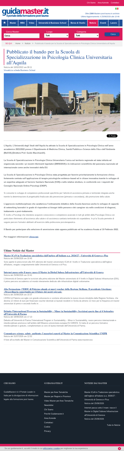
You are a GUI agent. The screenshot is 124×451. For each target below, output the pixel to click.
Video (31, 23)
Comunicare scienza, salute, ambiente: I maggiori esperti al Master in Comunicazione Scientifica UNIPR (55, 333)
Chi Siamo (91, 3)
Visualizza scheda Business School (19, 70)
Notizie (93, 23)
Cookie (47, 427)
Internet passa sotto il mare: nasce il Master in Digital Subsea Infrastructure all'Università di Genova (54, 272)
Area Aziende (103, 3)
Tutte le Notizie (113, 425)
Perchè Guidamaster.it (54, 414)
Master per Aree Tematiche (56, 392)
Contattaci (115, 3)
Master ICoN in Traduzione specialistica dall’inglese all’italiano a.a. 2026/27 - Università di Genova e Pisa (56, 255)
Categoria (81, 31)
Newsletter (48, 405)
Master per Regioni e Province (57, 396)
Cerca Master (12, 31)
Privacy (47, 431)
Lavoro (113, 23)
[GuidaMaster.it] (26, 12)
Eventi (103, 23)
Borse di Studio (78, 23)
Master (13, 23)
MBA (22, 23)
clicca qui (33, 237)
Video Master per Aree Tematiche (58, 401)
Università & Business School (52, 23)
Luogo (49, 31)
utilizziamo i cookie (51, 448)
